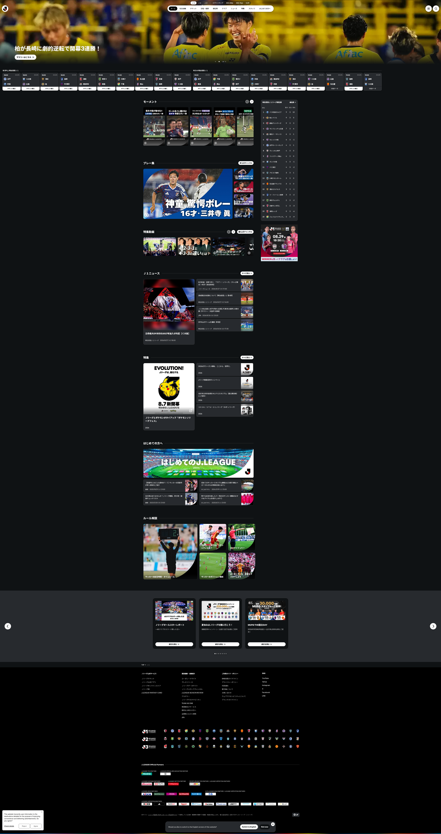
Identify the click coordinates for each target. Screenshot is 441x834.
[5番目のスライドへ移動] (222, 654)
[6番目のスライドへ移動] (224, 654)
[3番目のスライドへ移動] (224, 62)
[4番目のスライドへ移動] (225, 62)
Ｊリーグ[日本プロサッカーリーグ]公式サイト (162, 815)
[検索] (436, 8)
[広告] (279, 243)
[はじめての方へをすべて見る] (198, 463)
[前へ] (247, 101)
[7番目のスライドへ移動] (226, 654)
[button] (428, 8)
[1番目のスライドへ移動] (217, 61)
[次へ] (252, 101)
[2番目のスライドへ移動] (222, 62)
